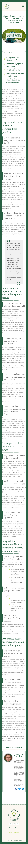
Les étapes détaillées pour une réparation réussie (14, 69)
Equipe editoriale (14, 832)
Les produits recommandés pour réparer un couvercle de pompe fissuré (15, 74)
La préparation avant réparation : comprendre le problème (14, 58)
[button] (23, 6)
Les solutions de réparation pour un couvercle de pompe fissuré (14, 64)
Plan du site (21, 831)
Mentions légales (13, 831)
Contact (5, 831)
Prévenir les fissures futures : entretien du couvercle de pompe (13, 80)
